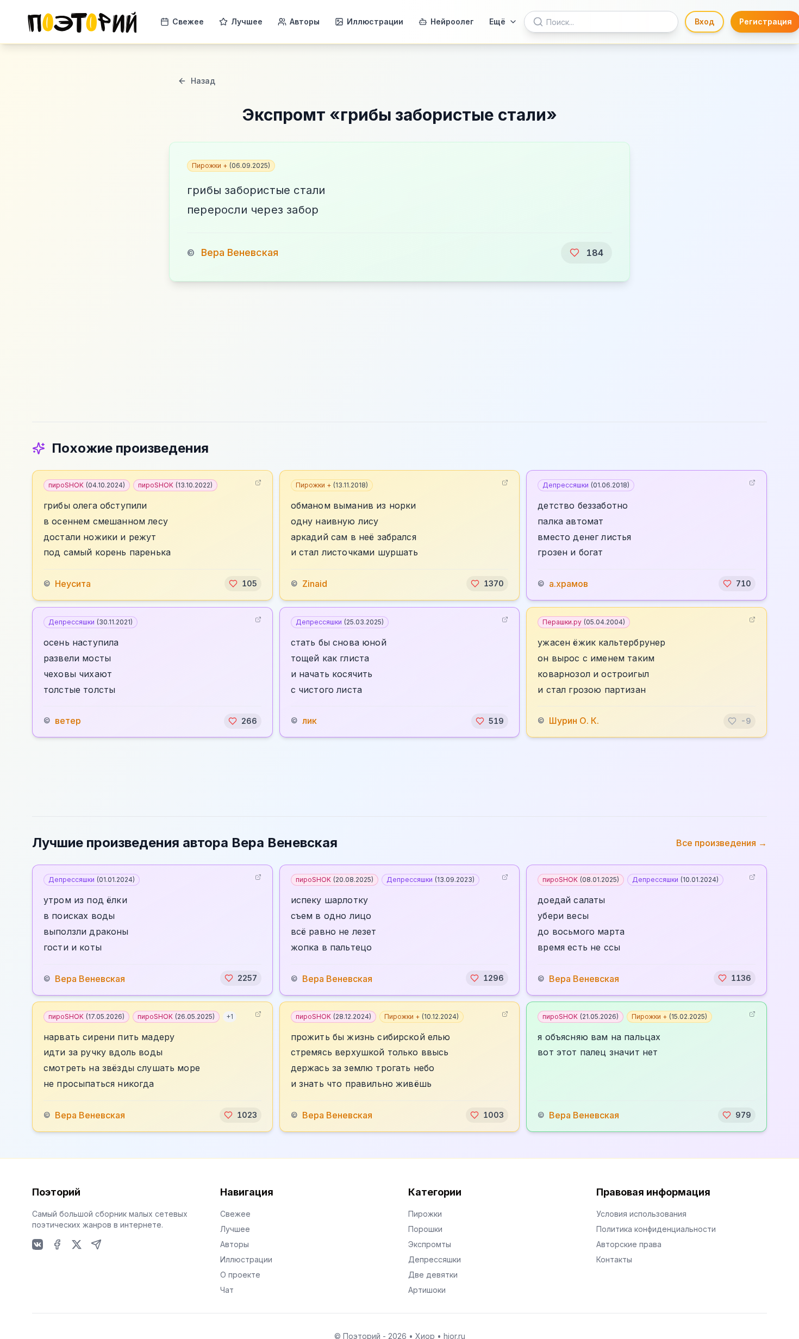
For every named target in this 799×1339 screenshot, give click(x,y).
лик (309, 721)
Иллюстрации (375, 21)
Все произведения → (721, 842)
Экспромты (429, 1244)
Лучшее (247, 21)
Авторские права (628, 1244)
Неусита (73, 583)
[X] (76, 1244)
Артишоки (427, 1289)
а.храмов (568, 583)
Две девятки (433, 1274)
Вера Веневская (239, 252)
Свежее (188, 21)
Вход (704, 21)
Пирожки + (231, 165)
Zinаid (314, 583)
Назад (203, 80)
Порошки (425, 1229)
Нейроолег (452, 21)
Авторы (305, 21)
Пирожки (425, 1213)
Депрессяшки (585, 485)
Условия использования (641, 1213)
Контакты (614, 1259)
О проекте (240, 1274)
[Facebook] (57, 1244)
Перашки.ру (583, 622)
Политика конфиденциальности (656, 1229)
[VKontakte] (37, 1244)
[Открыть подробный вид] (258, 482)
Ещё (497, 21)
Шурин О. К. (574, 721)
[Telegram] (96, 1244)
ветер (68, 721)
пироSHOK (86, 485)
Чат (227, 1289)
